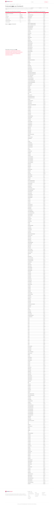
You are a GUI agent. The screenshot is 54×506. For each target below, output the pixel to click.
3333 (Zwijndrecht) (12, 53)
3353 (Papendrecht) (18, 53)
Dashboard (43, 492)
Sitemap (43, 493)
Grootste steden (30, 492)
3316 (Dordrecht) (8, 53)
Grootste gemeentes (31, 493)
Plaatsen (29, 498)
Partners (29, 496)
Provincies (29, 497)
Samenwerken (37, 493)
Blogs (36, 492)
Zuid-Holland (7, 4)
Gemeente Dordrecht (12, 4)
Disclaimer (36, 496)
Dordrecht (17, 4)
